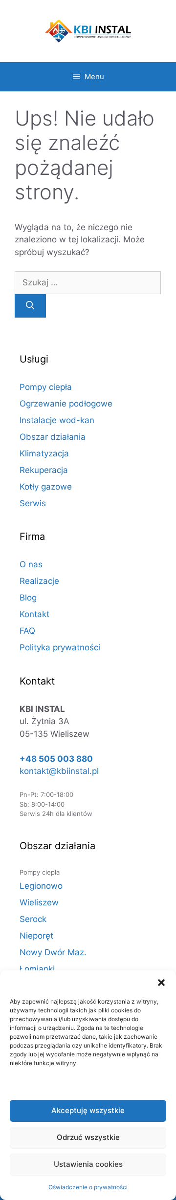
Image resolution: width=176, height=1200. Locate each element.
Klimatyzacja (44, 453)
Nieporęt (36, 936)
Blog (28, 597)
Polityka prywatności (60, 647)
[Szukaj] (30, 306)
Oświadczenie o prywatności (88, 1187)
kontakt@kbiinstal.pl (59, 771)
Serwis (33, 503)
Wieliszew (39, 902)
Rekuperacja (44, 470)
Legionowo (41, 886)
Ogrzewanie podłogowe (66, 403)
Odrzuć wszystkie (88, 1137)
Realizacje (39, 581)
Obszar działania (53, 437)
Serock (33, 919)
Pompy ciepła (46, 387)
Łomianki (37, 969)
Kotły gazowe (46, 487)
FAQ (27, 631)
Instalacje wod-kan (57, 420)
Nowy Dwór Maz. (53, 952)
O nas (31, 564)
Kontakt (34, 614)
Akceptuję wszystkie (88, 1110)
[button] (161, 982)
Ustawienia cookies (88, 1164)
